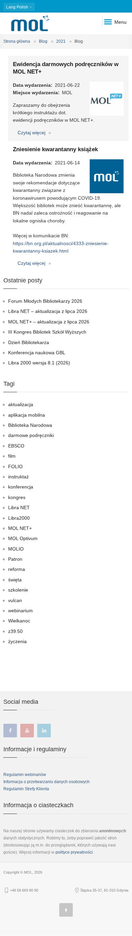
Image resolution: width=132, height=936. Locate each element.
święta (15, 579)
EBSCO (16, 446)
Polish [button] (17, 7)
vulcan (15, 600)
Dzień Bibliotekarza (28, 342)
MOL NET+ (20, 528)
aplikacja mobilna (26, 415)
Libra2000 (19, 518)
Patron (15, 559)
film (12, 456)
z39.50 (15, 631)
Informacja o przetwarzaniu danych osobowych (46, 781)
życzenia (17, 641)
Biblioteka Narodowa (30, 425)
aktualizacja (20, 404)
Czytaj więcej (32, 132)
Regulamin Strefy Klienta (26, 788)
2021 (61, 41)
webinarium (20, 610)
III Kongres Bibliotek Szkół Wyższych (47, 332)
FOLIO (15, 466)
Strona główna (16, 41)
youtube (27, 730)
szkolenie (18, 590)
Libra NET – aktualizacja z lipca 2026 (47, 311)
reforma (16, 569)
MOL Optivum (23, 538)
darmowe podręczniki (31, 435)
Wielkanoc (19, 620)
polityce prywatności (74, 852)
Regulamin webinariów (24, 774)
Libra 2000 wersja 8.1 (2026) (39, 362)
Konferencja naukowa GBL (36, 352)
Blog (43, 41)
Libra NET (19, 507)
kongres (16, 497)
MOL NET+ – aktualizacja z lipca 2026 (48, 321)
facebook (10, 730)
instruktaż (18, 476)
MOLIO (16, 549)
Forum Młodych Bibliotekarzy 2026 (45, 301)
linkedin (44, 730)
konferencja (20, 487)
